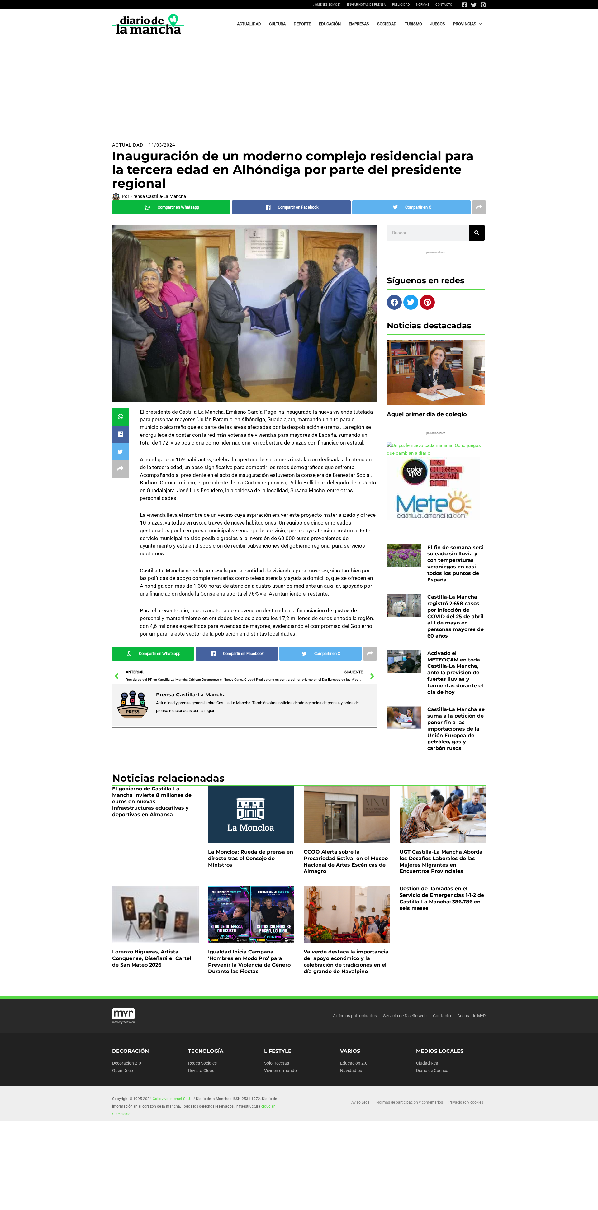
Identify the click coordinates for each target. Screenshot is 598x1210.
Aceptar (357, 1200)
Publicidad (401, 4)
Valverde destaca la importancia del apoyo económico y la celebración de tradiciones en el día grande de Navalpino (346, 961)
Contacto (443, 4)
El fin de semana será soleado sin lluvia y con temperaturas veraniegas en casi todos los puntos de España (455, 563)
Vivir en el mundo (280, 1070)
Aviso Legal (361, 1102)
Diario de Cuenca (432, 1070)
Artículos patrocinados (355, 1015)
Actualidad (127, 145)
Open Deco (122, 1070)
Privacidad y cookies (465, 1102)
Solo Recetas (276, 1063)
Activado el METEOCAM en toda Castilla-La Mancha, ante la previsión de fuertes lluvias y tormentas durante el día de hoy (455, 672)
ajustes (311, 1203)
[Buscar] (477, 233)
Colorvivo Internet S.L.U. (172, 1099)
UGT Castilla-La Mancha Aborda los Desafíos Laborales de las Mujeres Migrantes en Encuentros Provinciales (441, 861)
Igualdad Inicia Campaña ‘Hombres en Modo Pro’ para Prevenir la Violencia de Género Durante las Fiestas (249, 961)
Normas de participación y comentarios (409, 1102)
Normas (422, 4)
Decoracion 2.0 (126, 1063)
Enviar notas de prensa (366, 4)
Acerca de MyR (471, 1015)
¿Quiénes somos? (327, 4)
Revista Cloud (201, 1070)
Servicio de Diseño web (405, 1015)
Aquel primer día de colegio (427, 414)
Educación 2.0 (354, 1063)
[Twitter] (474, 5)
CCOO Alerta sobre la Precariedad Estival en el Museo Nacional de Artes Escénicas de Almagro (346, 861)
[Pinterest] (483, 5)
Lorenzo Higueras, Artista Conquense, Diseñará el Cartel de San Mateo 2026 (151, 958)
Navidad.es (351, 1070)
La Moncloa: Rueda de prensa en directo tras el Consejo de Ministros (250, 858)
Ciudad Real (427, 1063)
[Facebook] (464, 5)
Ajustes (435, 1200)
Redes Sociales (202, 1063)
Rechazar (396, 1200)
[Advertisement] (299, 85)
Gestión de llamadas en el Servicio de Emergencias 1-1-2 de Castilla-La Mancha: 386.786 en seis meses (442, 898)
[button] (479, 24)
